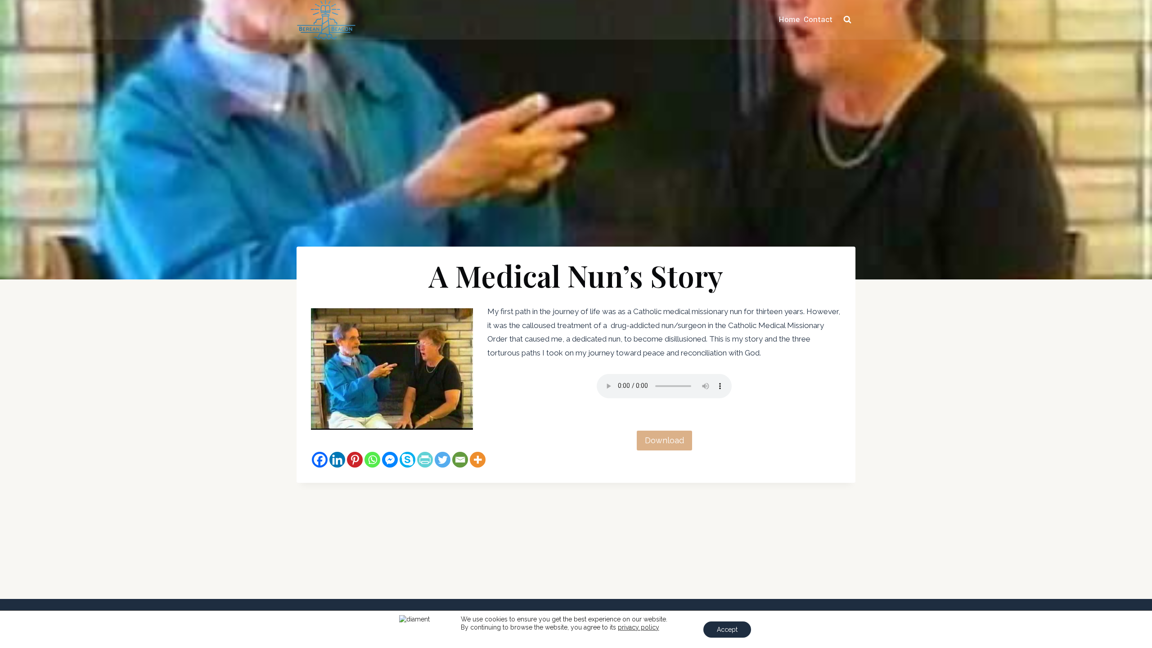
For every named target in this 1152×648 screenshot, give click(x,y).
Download (664, 440)
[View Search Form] (847, 20)
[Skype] (407, 460)
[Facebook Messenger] (390, 460)
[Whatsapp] (372, 460)
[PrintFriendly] (425, 460)
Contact (818, 19)
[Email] (460, 460)
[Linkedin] (337, 460)
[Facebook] (320, 460)
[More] (478, 460)
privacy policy (638, 627)
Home (789, 19)
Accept (727, 629)
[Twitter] (442, 460)
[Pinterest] (355, 460)
